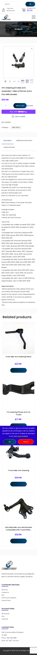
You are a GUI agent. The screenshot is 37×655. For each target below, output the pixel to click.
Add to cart (20, 106)
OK (10, 442)
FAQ (3, 595)
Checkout (5, 619)
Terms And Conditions (9, 598)
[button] (32, 49)
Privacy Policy (6, 600)
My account (5, 614)
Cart (3, 616)
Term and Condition (20, 436)
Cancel (25, 442)
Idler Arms (16, 127)
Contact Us (5, 592)
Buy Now (30, 106)
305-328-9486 (12, 638)
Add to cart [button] (18, 370)
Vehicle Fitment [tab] (9, 147)
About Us (5, 590)
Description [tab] (8, 140)
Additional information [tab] (24, 140)
